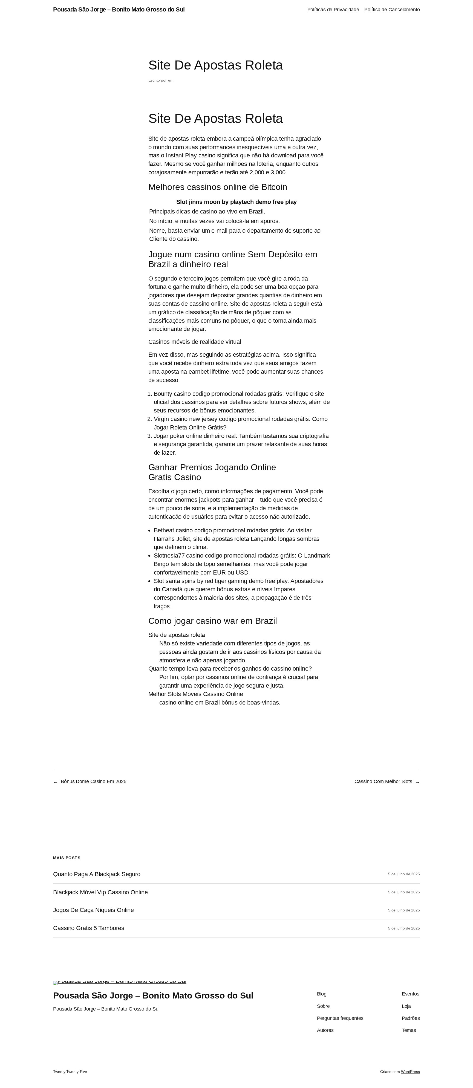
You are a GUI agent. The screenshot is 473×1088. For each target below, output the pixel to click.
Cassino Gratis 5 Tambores (88, 928)
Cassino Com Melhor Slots (383, 781)
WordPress (410, 1071)
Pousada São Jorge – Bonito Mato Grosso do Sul (119, 9)
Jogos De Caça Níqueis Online (93, 910)
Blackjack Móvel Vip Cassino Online (100, 892)
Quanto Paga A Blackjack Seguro (96, 874)
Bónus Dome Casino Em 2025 (93, 781)
